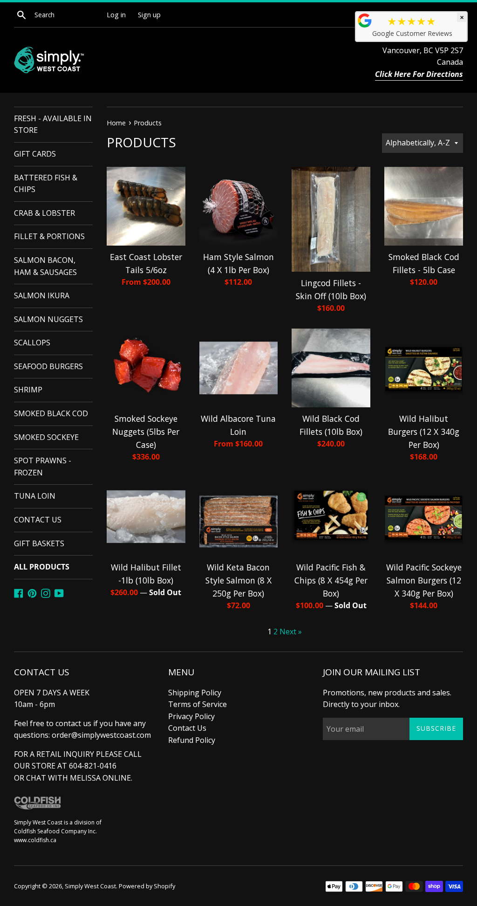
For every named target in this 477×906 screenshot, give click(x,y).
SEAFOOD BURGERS (48, 366)
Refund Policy (191, 740)
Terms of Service (197, 704)
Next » (290, 631)
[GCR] (364, 20)
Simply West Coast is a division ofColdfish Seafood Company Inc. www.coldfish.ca (58, 831)
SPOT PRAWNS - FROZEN (42, 466)
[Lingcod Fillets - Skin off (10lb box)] (331, 219)
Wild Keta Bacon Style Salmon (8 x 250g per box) (238, 580)
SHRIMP (28, 389)
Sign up (149, 14)
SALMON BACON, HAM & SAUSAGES (45, 266)
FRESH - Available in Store (53, 124)
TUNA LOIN (34, 496)
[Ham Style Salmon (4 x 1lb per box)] (238, 206)
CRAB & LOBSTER (44, 213)
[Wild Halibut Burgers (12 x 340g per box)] (423, 368)
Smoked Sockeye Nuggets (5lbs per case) (145, 431)
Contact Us (187, 728)
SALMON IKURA (41, 295)
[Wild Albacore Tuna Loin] (238, 368)
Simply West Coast (90, 886)
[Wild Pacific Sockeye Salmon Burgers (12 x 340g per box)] (423, 516)
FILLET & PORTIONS (49, 236)
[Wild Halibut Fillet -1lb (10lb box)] (146, 516)
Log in (116, 14)
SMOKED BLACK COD (51, 413)
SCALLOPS (32, 342)
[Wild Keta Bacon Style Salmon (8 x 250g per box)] (238, 516)
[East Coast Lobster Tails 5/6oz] (146, 206)
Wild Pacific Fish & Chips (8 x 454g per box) (331, 580)
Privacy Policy (191, 716)
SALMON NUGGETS (48, 319)
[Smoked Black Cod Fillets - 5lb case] (423, 206)
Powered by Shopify (147, 886)
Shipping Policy (194, 692)
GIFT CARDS (35, 154)
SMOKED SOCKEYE (46, 437)
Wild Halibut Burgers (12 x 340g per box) (423, 431)
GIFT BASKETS (39, 543)
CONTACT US (37, 520)
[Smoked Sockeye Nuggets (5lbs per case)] (146, 368)
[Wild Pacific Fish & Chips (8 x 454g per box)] (331, 516)
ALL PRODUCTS (41, 567)
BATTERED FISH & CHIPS (45, 183)
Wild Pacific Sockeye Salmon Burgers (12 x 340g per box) (424, 580)
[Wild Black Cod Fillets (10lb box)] (331, 368)
